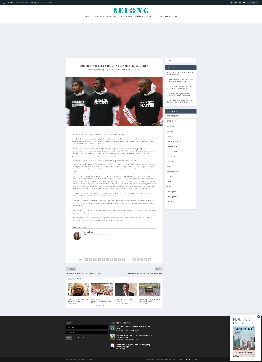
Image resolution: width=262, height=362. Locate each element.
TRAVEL (149, 17)
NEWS (87, 17)
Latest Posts (82, 227)
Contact (180, 360)
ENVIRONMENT (126, 17)
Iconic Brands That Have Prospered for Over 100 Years (34, 3)
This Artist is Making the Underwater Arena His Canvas (180, 73)
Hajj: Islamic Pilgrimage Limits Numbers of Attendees (149, 300)
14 (128, 70)
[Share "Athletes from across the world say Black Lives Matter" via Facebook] (87, 259)
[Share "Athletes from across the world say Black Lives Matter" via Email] (119, 259)
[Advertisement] (131, 38)
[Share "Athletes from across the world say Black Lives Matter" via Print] (124, 259)
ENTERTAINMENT (173, 141)
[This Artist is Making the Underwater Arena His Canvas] (112, 327)
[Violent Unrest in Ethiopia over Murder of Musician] (78, 289)
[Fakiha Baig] (77, 239)
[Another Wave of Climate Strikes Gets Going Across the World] (102, 289)
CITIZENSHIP (171, 121)
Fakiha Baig (100, 70)
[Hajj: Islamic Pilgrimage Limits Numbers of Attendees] (149, 289)
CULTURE (158, 17)
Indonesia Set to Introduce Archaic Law (124, 300)
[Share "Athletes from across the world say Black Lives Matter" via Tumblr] (99, 259)
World (169, 207)
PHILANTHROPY (172, 171)
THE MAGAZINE (171, 17)
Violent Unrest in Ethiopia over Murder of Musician (78, 300)
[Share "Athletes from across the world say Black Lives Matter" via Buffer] (111, 259)
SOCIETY (170, 177)
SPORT (123, 70)
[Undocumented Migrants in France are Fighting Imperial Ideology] (112, 346)
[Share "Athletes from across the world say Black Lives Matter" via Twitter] (91, 259)
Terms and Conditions (163, 360)
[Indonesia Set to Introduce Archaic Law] (126, 289)
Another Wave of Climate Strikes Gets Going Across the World (101, 301)
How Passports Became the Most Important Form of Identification (179, 94)
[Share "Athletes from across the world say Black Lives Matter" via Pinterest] (103, 259)
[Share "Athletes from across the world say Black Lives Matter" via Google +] (95, 259)
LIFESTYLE (139, 17)
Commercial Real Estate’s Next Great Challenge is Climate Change (180, 80)
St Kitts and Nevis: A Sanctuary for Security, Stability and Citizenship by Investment (180, 102)
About (74, 227)
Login (69, 338)
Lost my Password (78, 338)
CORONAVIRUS (98, 17)
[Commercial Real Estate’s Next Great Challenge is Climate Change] (112, 337)
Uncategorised (172, 192)
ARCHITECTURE (172, 116)
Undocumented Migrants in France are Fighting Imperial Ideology (179, 87)
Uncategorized (172, 197)
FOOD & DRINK (172, 151)
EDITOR (169, 136)
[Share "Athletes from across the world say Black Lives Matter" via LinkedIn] (107, 259)
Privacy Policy (150, 360)
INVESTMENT (112, 17)
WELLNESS (170, 202)
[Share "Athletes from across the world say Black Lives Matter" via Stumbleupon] (115, 259)
